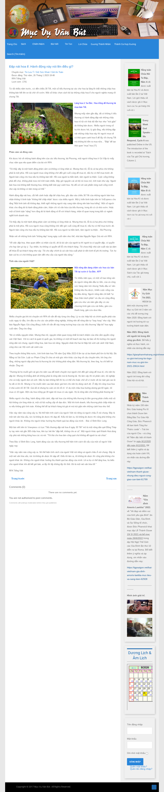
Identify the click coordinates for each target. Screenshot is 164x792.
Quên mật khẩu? (138, 766)
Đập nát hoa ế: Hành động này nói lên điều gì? (41, 66)
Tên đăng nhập (135, 724)
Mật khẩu (131, 738)
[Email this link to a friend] (115, 72)
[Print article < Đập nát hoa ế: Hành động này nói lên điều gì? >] (112, 72)
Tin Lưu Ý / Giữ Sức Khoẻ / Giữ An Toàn (44, 72)
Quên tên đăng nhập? (140, 769)
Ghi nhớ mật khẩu (136, 753)
